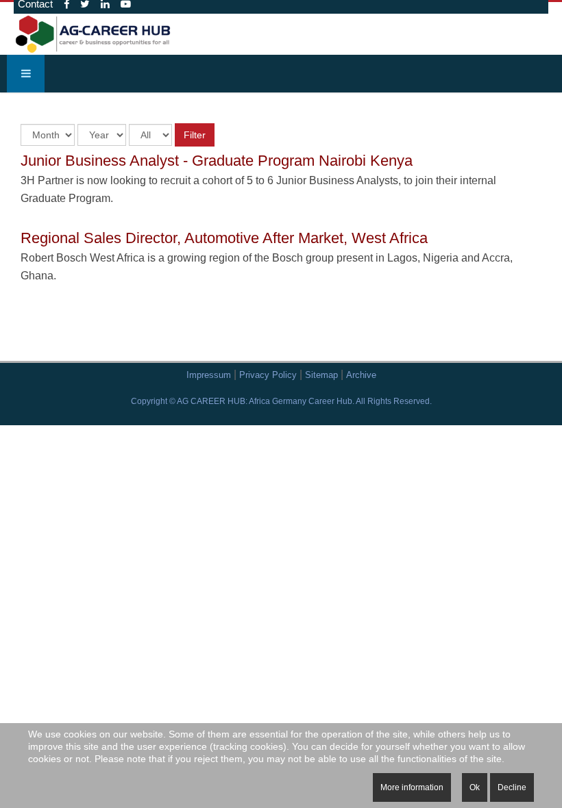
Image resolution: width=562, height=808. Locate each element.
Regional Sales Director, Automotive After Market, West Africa (224, 238)
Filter (195, 134)
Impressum (208, 375)
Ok (474, 787)
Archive (361, 375)
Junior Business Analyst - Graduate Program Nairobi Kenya (217, 160)
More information (411, 787)
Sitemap (321, 375)
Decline (512, 787)
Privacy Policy (268, 375)
